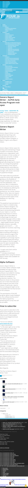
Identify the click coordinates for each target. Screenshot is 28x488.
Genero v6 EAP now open (8, 401)
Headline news (8, 416)
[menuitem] (15, 24)
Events (6, 414)
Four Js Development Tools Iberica (8, 460)
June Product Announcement (9, 388)
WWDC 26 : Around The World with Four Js (12, 383)
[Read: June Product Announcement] (4, 387)
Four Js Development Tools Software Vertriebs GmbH (12, 463)
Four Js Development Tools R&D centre (9, 464)
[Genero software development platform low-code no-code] (10, 22)
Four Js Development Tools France (7, 459)
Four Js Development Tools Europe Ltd (15, 465)
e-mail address (8, 10)
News (4, 413)
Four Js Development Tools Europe (8, 454)
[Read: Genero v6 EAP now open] (4, 400)
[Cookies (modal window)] (25, 486)
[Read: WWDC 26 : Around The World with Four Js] (4, 382)
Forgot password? (23, 12)
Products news (8, 417)
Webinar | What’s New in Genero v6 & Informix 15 (14, 426)
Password (25, 10)
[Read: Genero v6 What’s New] (4, 391)
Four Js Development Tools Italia (7, 462)
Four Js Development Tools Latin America (9, 455)
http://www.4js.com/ (6, 323)
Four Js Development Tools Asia (7, 456)
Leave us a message (4, 447)
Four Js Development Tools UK (7, 458)
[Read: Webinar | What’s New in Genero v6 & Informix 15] (4, 395)
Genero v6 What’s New (8, 392)
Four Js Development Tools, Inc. (7, 452)
